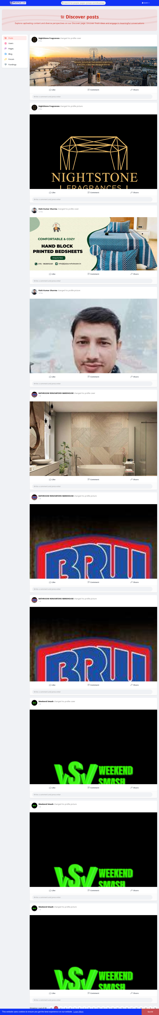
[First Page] (51, 1008)
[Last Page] (155, 1008)
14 (117, 1008)
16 (127, 1008)
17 (132, 1008)
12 (108, 1008)
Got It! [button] (150, 1012)
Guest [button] (145, 3)
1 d (40, 396)
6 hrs (40, 41)
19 (141, 1008)
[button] (83, 3)
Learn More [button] (78, 1012)
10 (98, 1008)
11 (103, 1008)
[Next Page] (150, 1008)
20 (146, 1008)
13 (113, 1008)
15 (122, 1008)
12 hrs (41, 212)
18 (136, 1008)
